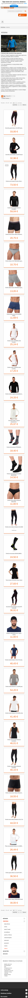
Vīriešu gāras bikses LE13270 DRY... (14, 872)
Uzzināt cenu (14, 530)
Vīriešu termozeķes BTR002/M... (14, 447)
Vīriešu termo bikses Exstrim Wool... (14, 181)
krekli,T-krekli (7, 929)
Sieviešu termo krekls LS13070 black (14, 154)
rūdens (5, 948)
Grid (2, 96)
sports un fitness (8, 934)
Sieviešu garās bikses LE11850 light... (14, 128)
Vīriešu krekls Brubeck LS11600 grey (14, 686)
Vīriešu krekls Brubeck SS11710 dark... (14, 659)
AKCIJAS (5, 953)
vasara (5, 945)
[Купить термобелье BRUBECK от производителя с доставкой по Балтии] (7, 7)
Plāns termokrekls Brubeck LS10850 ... (14, 846)
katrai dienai (7, 924)
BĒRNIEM (5, 918)
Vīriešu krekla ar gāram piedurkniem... (14, 394)
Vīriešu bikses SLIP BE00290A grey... (14, 261)
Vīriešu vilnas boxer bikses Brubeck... (14, 792)
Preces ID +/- (8, 96)
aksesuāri (6, 940)
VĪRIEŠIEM (3, 27)
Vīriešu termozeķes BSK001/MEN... (14, 553)
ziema (5, 926)
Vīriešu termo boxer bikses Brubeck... (14, 234)
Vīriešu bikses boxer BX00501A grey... (14, 287)
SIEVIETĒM (6, 951)
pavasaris (6, 943)
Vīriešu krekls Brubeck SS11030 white (14, 713)
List (5, 96)
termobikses (7, 932)
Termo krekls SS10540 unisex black (14, 580)
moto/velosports (8, 937)
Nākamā (24, 104)
